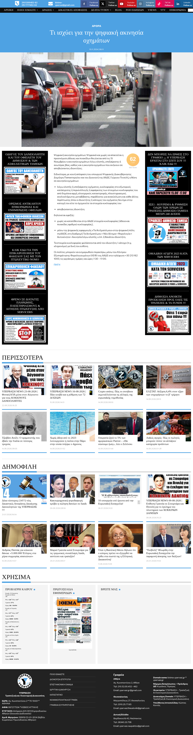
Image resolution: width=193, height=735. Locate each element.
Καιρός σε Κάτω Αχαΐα (11, 635)
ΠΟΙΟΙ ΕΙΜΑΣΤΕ (26, 10)
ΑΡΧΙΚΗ (8, 10)
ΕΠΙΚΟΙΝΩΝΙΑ (177, 10)
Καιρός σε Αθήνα (10, 595)
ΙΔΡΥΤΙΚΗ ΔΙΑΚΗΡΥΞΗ (60, 689)
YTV (163, 10)
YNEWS (152, 10)
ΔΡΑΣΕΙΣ (47, 10)
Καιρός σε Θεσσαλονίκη (12, 622)
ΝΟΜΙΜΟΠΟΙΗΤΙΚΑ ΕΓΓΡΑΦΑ (63, 700)
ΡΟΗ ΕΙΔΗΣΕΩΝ (135, 10)
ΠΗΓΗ (57, 264)
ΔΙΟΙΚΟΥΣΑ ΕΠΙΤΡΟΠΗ (60, 679)
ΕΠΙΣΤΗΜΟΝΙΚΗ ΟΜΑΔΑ (61, 684)
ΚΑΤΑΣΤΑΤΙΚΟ (56, 695)
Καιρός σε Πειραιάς (11, 608)
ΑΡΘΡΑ (96, 25)
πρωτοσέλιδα (72, 650)
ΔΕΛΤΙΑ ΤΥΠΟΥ (100, 10)
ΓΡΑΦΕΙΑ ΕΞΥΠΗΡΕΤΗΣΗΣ (62, 705)
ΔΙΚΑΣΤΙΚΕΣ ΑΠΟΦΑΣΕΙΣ (72, 10)
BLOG (118, 10)
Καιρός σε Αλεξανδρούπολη (13, 648)
